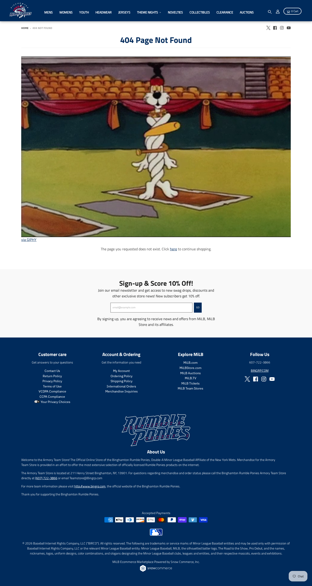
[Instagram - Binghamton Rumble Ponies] (282, 28)
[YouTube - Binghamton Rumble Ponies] (289, 28)
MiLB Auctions (190, 373)
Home (25, 28)
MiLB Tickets (190, 383)
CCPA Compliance (52, 397)
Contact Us (52, 371)
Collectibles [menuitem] (200, 12)
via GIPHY (29, 239)
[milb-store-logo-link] (156, 534)
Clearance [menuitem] (225, 12)
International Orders (121, 386)
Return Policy (52, 376)
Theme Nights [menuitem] (147, 12)
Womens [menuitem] (66, 12)
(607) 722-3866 (46, 478)
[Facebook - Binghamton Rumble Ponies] (275, 28)
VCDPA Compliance (52, 391)
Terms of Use (52, 386)
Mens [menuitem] (48, 12)
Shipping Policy (121, 381)
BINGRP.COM (260, 370)
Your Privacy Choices (55, 402)
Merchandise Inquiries (121, 391)
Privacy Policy (52, 381)
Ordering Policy (121, 376)
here (173, 249)
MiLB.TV (190, 378)
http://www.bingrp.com (90, 486)
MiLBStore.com (190, 368)
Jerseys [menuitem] (124, 12)
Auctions (247, 12)
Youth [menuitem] (84, 12)
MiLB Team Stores (190, 388)
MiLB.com (190, 363)
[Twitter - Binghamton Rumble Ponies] (268, 28)
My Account (121, 371)
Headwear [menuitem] (103, 12)
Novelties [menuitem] (175, 12)
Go (197, 307)
